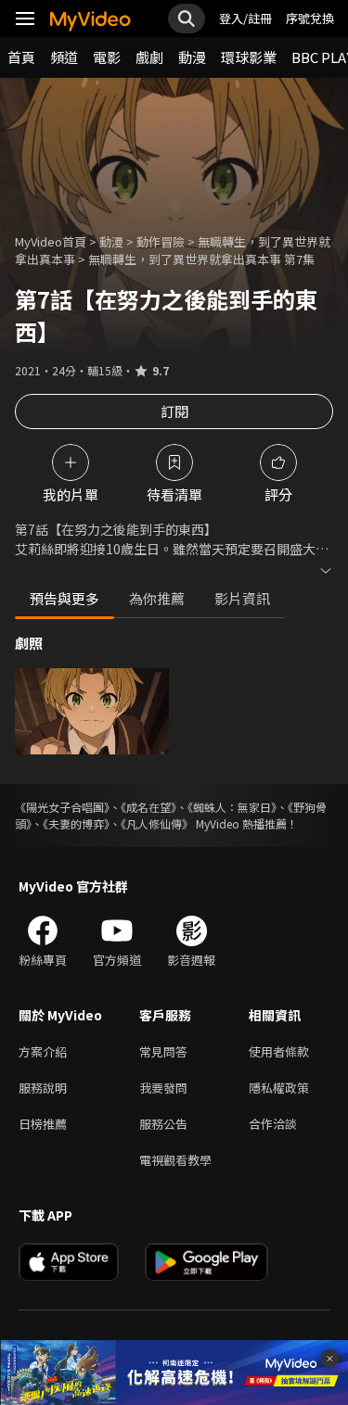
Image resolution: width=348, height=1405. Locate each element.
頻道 (64, 57)
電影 (107, 57)
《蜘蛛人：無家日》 (232, 807)
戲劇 (149, 57)
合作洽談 (273, 1124)
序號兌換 (310, 18)
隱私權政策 (279, 1087)
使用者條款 (279, 1051)
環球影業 (249, 57)
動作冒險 (160, 241)
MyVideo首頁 (50, 241)
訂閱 (174, 411)
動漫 (192, 57)
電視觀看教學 (175, 1160)
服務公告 (163, 1124)
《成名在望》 (148, 807)
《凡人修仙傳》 (157, 823)
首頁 (21, 57)
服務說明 (43, 1087)
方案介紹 (43, 1051)
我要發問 (163, 1087)
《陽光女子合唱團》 (62, 807)
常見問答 (163, 1051)
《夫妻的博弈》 (76, 823)
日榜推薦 (43, 1124)
